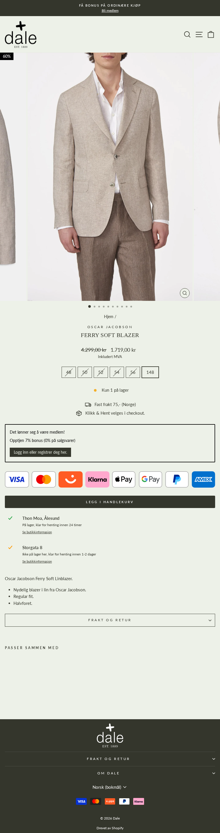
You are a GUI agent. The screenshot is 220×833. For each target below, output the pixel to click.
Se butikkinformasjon (37, 532)
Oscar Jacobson (110, 327)
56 (132, 372)
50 (84, 372)
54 (116, 372)
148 (150, 372)
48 (68, 372)
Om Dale (108, 773)
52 (100, 372)
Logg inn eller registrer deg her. (40, 452)
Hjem (108, 316)
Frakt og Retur (109, 620)
